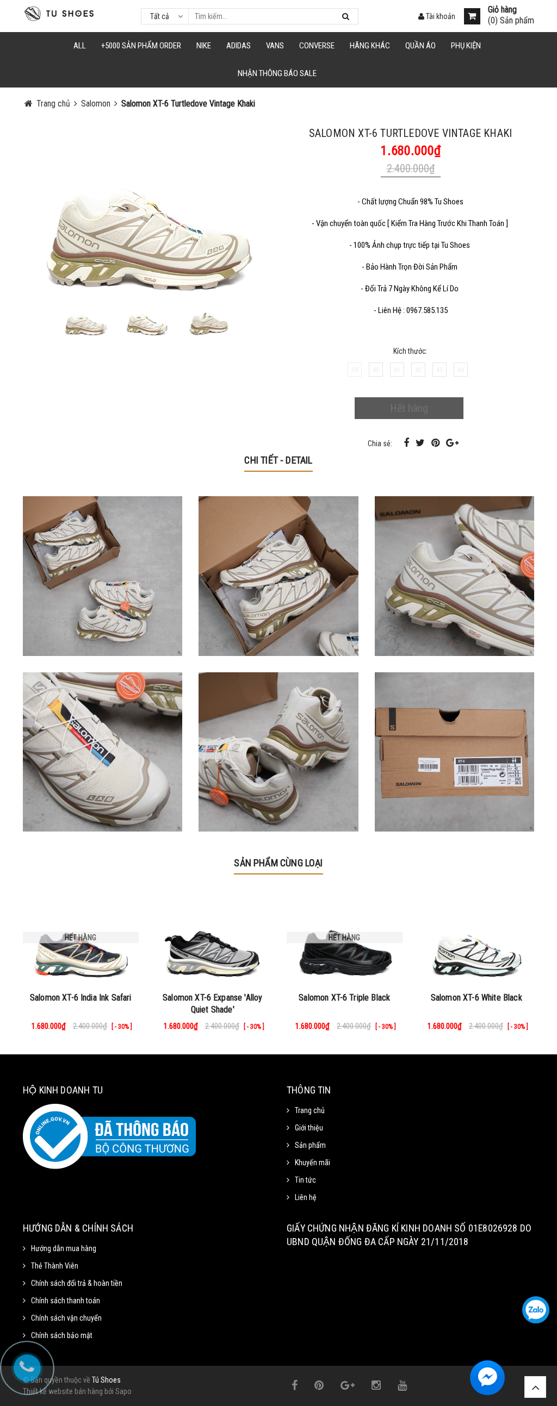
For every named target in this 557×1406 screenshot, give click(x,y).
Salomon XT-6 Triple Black (344, 997)
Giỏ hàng (502, 9)
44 (460, 370)
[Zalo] (535, 1309)
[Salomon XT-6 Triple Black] (345, 937)
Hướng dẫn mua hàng (63, 1248)
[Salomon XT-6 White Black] (477, 937)
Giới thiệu (309, 1127)
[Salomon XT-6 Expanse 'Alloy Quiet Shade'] (213, 937)
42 (418, 370)
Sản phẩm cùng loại (278, 862)
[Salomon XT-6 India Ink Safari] (81, 937)
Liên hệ (306, 1197)
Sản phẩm (310, 1145)
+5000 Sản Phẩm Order (141, 46)
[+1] (452, 442)
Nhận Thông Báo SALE (277, 73)
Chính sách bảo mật (61, 1335)
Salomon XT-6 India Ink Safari (81, 997)
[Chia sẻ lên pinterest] (436, 442)
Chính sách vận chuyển (66, 1318)
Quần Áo (420, 46)
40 (376, 370)
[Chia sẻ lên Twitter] (421, 442)
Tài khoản (439, 16)
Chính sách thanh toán (65, 1300)
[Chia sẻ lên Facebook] (407, 442)
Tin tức (305, 1180)
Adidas (238, 46)
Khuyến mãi (312, 1162)
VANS (275, 46)
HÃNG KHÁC (370, 46)
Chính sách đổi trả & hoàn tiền (76, 1283)
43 (439, 370)
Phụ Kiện (466, 46)
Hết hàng (409, 408)
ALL (79, 46)
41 (397, 370)
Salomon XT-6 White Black (476, 997)
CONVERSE (317, 46)
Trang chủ (310, 1110)
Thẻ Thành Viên (54, 1265)
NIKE (203, 46)
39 (354, 370)
